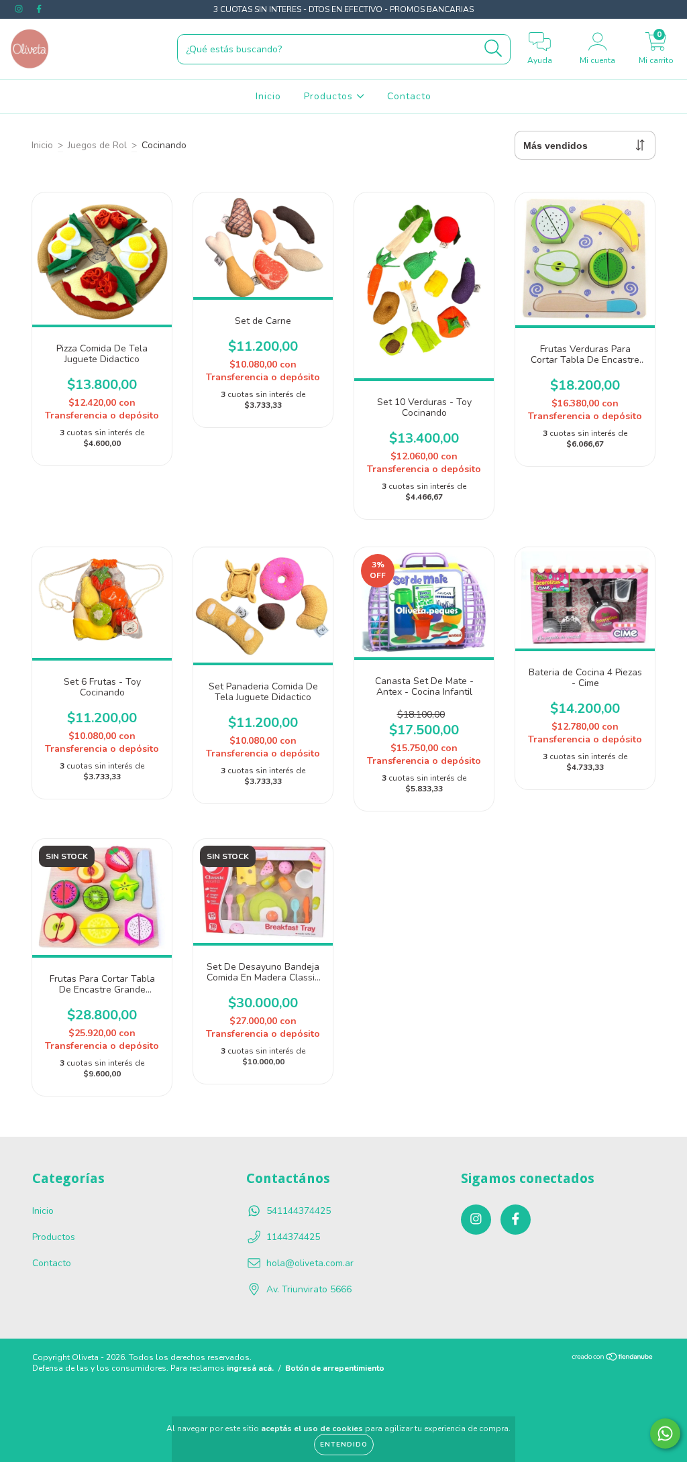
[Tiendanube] (613, 1358)
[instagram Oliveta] (20, 9)
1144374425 (293, 1237)
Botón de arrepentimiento (334, 1368)
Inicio (268, 96)
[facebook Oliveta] (39, 9)
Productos (330, 96)
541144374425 (298, 1210)
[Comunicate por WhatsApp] (665, 1433)
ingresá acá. (250, 1368)
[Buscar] (493, 48)
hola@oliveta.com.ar (310, 1263)
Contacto (409, 96)
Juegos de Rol (97, 145)
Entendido (344, 1444)
